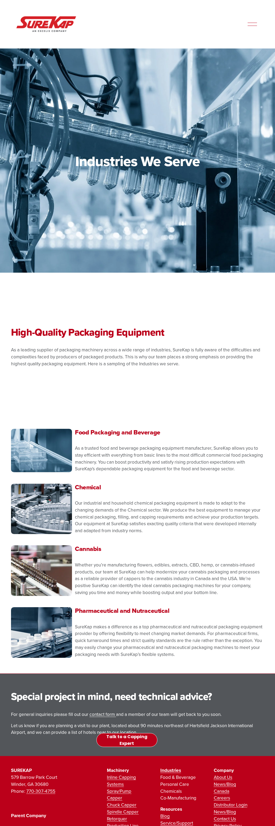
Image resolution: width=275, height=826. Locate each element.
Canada (221, 791)
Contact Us (225, 818)
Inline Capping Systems (121, 780)
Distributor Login (230, 804)
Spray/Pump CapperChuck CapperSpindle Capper (123, 801)
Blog (165, 816)
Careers (222, 797)
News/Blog (225, 784)
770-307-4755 (40, 791)
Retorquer (117, 818)
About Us (223, 777)
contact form (102, 714)
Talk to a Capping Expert (126, 740)
